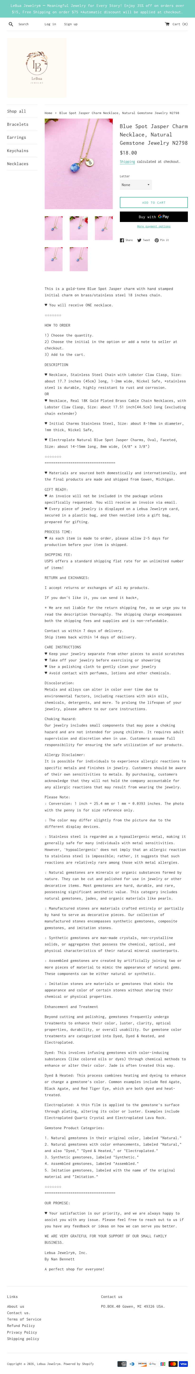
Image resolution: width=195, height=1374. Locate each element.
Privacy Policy (22, 1332)
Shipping (127, 161)
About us (15, 1306)
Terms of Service (24, 1319)
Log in (50, 24)
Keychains (18, 150)
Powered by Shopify (79, 1364)
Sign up (71, 24)
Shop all (16, 111)
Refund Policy (21, 1325)
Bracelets (18, 124)
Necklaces (18, 163)
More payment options (154, 226)
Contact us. (19, 1313)
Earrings (16, 137)
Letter (125, 176)
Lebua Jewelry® (48, 1364)
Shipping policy (23, 1338)
